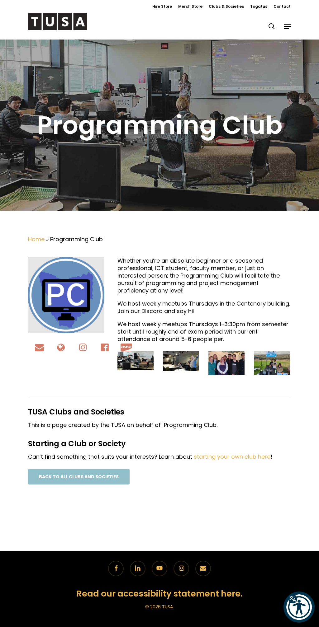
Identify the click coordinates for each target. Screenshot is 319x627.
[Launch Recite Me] (299, 607)
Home (36, 239)
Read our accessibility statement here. (159, 593)
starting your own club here (232, 457)
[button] (287, 26)
